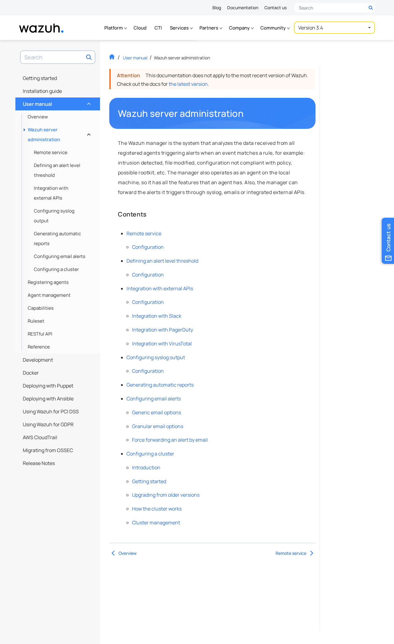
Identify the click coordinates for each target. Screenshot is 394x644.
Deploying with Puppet (48, 385)
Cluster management (156, 522)
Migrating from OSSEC (48, 450)
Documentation (242, 7)
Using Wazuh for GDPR (48, 424)
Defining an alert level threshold (57, 170)
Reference (39, 347)
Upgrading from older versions (165, 494)
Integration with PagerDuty (162, 329)
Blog (216, 7)
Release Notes (39, 463)
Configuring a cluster (56, 269)
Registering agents (48, 282)
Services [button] (180, 28)
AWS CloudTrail (40, 437)
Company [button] (240, 28)
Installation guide (42, 91)
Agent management (49, 295)
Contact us (275, 7)
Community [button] (273, 28)
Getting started (40, 78)
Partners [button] (209, 28)
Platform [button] (114, 28)
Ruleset (36, 321)
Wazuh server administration (58, 134)
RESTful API (40, 334)
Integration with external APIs (51, 193)
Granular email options (157, 426)
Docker (31, 372)
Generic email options (156, 412)
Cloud (140, 28)
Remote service (50, 152)
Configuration (148, 247)
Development (38, 359)
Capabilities (41, 308)
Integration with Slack (156, 315)
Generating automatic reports (57, 238)
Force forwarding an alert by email (170, 439)
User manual (56, 102)
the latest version (188, 84)
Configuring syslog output (54, 216)
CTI (158, 28)
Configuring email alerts (59, 256)
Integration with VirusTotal (162, 343)
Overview (38, 116)
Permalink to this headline (247, 113)
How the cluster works (157, 508)
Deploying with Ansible (48, 398)
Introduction (146, 467)
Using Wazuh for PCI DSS (51, 411)
